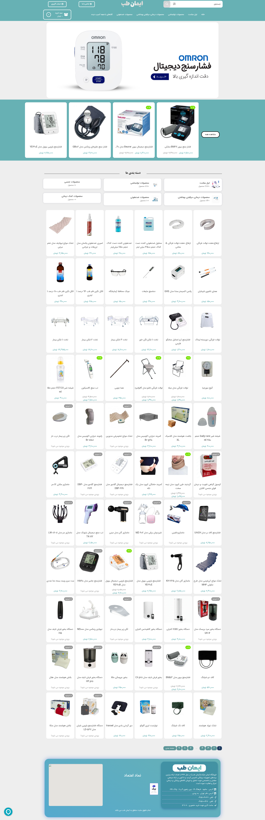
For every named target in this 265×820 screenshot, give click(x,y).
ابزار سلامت (192, 14)
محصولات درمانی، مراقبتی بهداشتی (150, 14)
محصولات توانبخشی (176, 14)
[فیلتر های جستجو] (174, 4)
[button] (137, 95)
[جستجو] (166, 4)
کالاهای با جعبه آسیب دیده (101, 14)
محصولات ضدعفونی (124, 14)
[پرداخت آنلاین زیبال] (154, 789)
